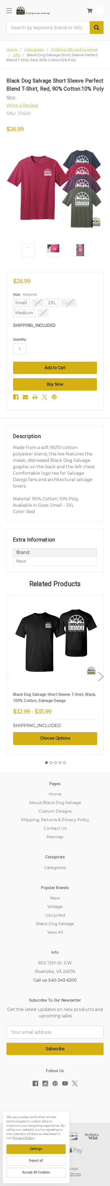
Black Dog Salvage (55, 923)
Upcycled (55, 915)
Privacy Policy (23, 1138)
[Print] (35, 397)
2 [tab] (51, 762)
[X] (44, 397)
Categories (55, 867)
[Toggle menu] (9, 10)
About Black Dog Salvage (55, 802)
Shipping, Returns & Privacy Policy (55, 819)
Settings (36, 1149)
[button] (55, 1100)
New (55, 898)
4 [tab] (60, 762)
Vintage (55, 906)
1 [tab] (46, 762)
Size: (25, 294)
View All (55, 932)
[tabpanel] (55, 675)
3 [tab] (55, 762)
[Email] (25, 397)
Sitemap (55, 836)
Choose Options (55, 738)
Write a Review (22, 105)
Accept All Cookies (36, 1172)
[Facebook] (15, 397)
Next (101, 676)
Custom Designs (55, 811)
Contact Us (55, 828)
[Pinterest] (54, 397)
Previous (7, 676)
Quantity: (19, 339)
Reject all (36, 1160)
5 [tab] (64, 762)
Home (55, 794)
